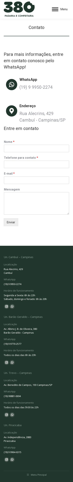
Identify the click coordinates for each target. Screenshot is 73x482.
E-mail (9, 173)
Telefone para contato (21, 157)
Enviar (11, 222)
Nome (9, 142)
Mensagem (12, 189)
